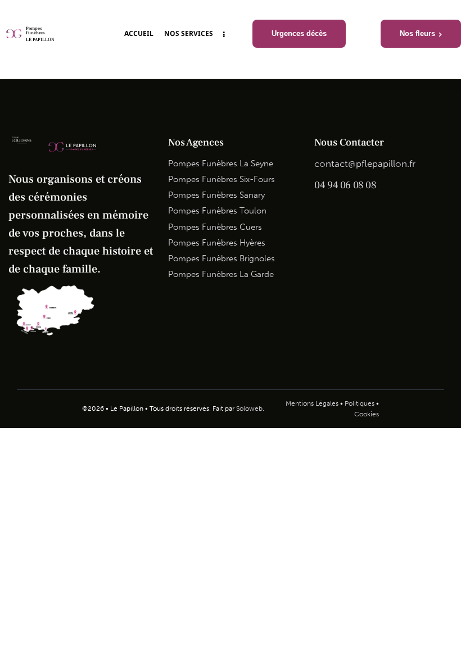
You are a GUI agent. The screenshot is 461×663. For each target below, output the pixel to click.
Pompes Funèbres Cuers (215, 227)
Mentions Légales (312, 403)
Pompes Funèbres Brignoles (221, 258)
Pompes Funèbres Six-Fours (221, 179)
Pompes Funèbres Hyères (216, 243)
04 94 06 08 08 (345, 185)
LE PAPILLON (40, 40)
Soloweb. (250, 408)
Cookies (366, 414)
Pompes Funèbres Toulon (217, 211)
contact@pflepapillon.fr (364, 163)
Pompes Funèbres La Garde (221, 274)
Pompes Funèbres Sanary (216, 195)
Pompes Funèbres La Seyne (220, 163)
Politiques (359, 403)
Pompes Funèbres (35, 30)
